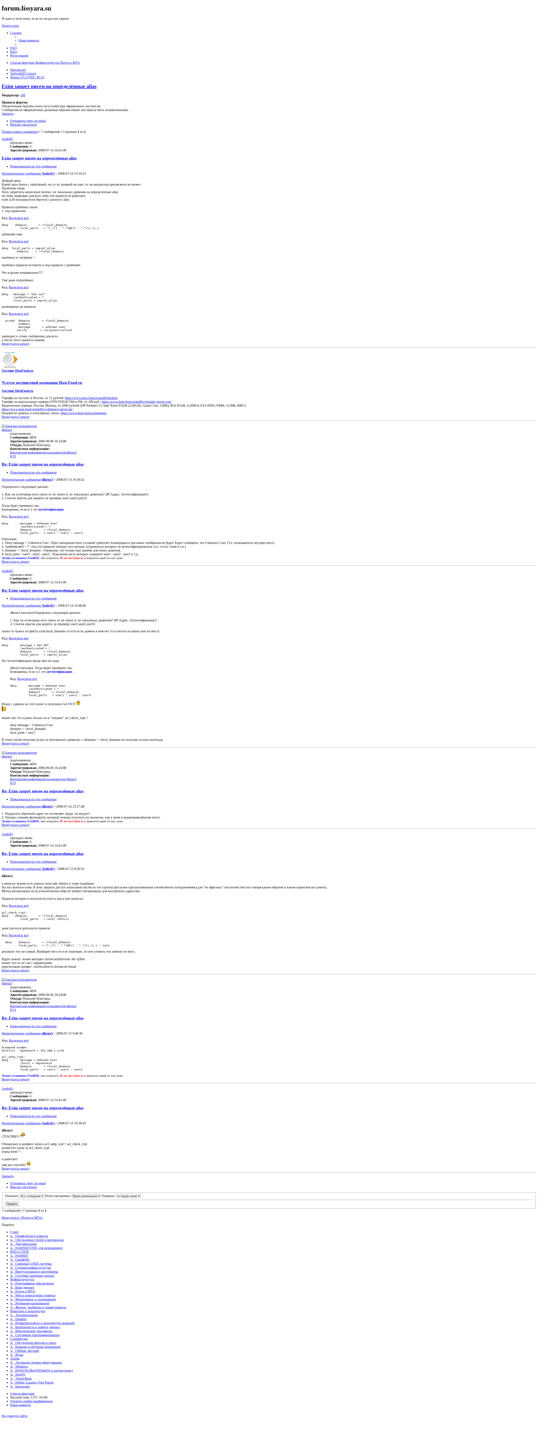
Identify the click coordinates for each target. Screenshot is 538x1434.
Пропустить (10, 26)
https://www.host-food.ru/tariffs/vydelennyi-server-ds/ (37, 409)
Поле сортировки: (58, 1196)
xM (22, 95)
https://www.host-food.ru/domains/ (84, 413)
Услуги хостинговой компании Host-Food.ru (42, 382)
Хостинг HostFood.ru (17, 370)
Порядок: (109, 1196)
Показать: (12, 1196)
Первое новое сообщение (20, 132)
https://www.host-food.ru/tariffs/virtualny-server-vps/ (136, 401)
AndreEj (7, 139)
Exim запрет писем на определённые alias (49, 86)
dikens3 (7, 430)
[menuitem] (28, 40)
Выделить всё (19, 218)
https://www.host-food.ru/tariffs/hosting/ (91, 398)
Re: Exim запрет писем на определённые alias (43, 464)
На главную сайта (14, 1416)
